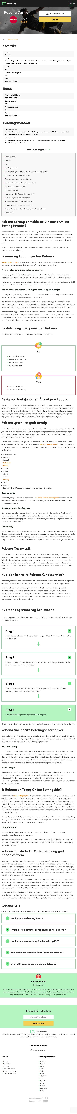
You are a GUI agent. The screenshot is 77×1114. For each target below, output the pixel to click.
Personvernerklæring (9, 1071)
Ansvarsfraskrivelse (9, 1069)
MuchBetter (44, 1088)
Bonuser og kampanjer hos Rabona (17, 175)
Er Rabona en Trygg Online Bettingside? (19, 205)
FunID (42, 1090)
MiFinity (42, 1066)
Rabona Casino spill (11, 190)
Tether (42, 1071)
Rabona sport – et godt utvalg (15, 186)
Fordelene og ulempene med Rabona (18, 179)
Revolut (42, 1083)
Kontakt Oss (7, 1064)
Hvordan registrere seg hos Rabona (17, 198)
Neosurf (42, 1064)
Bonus (7, 164)
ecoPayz (43, 1061)
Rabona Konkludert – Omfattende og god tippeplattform (25, 209)
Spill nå (55, 19)
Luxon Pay (43, 1081)
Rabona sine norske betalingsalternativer (19, 201)
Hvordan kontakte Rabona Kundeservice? (19, 194)
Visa (41, 1078)
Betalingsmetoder (11, 168)
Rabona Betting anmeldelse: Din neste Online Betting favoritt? (26, 172)
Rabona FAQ (9, 213)
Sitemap (6, 1066)
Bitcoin (42, 1073)
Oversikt (8, 160)
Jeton (42, 1069)
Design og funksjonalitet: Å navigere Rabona (20, 183)
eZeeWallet (43, 1076)
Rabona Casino (10, 157)
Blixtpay (42, 1086)
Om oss (5, 1061)
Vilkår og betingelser (9, 1073)
